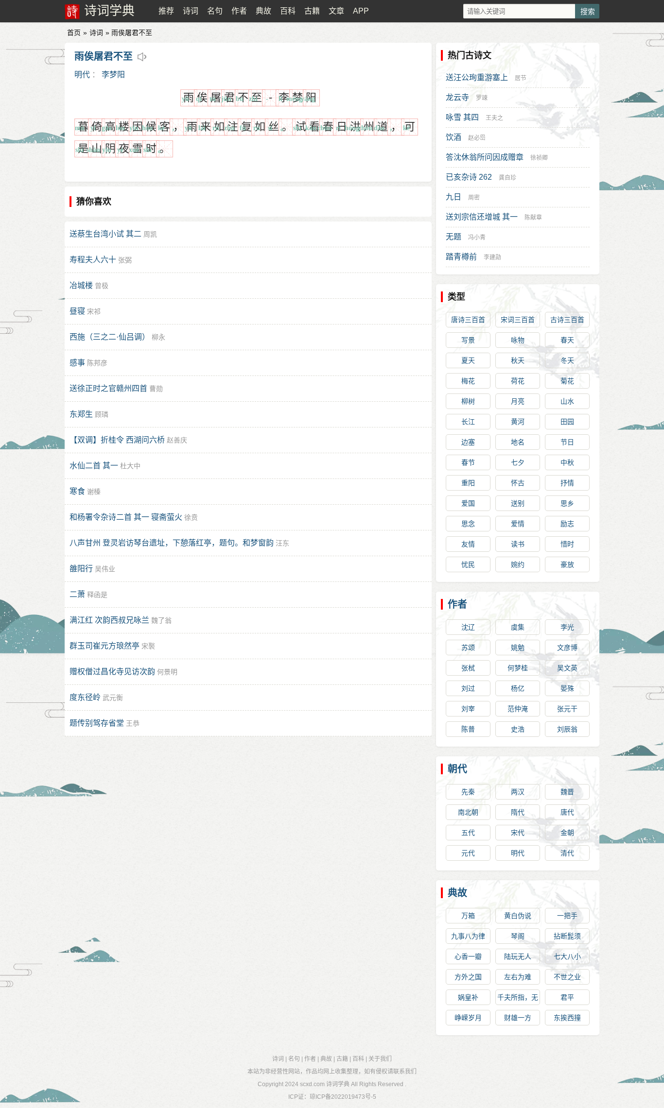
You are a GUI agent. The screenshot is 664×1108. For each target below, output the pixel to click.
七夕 (517, 462)
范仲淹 (517, 709)
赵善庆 (177, 440)
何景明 (167, 672)
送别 (517, 503)
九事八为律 (468, 936)
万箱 (468, 916)
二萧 (77, 594)
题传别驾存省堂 (97, 723)
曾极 (101, 286)
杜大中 (130, 466)
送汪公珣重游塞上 (477, 77)
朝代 (457, 769)
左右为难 (517, 977)
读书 (517, 544)
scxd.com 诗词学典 (324, 1084)
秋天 (517, 360)
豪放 (567, 564)
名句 (215, 11)
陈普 (468, 729)
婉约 (517, 564)
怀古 (517, 483)
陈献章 (533, 217)
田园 (567, 422)
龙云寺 (457, 97)
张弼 (125, 260)
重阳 (468, 483)
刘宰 (468, 709)
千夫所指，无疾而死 (517, 999)
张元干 (567, 709)
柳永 (158, 337)
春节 (468, 462)
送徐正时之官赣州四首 (108, 388)
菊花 (567, 381)
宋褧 (148, 646)
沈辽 (468, 627)
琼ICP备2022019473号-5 (343, 1096)
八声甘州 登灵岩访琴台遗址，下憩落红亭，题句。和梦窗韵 (172, 543)
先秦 (468, 792)
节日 (567, 442)
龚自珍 (507, 177)
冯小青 (477, 237)
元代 (468, 853)
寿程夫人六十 (93, 260)
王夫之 (494, 118)
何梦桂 (517, 668)
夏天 (468, 360)
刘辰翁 (567, 729)
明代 (82, 74)
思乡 (567, 503)
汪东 (282, 543)
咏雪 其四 (462, 117)
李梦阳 (113, 74)
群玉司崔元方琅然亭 (105, 646)
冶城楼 (81, 285)
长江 (468, 422)
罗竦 (482, 98)
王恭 (133, 723)
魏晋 (567, 792)
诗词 (190, 11)
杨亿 (517, 688)
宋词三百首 (518, 320)
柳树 (468, 401)
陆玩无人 (517, 956)
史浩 (517, 729)
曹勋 (156, 388)
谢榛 (94, 491)
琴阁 (517, 936)
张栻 (468, 668)
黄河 (517, 422)
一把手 (567, 916)
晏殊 (567, 688)
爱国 (468, 503)
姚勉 (517, 647)
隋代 (517, 812)
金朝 (567, 832)
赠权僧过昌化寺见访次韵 (112, 671)
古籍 (312, 11)
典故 (263, 11)
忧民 (468, 564)
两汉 (517, 792)
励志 (567, 524)
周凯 (150, 234)
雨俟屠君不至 (103, 56)
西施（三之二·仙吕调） (110, 337)
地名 (517, 442)
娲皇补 (468, 997)
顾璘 (101, 414)
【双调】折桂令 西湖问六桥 (117, 440)
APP (361, 11)
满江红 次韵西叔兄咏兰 (109, 620)
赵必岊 (477, 138)
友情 (468, 544)
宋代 (517, 832)
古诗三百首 (567, 320)
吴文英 (567, 668)
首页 (74, 32)
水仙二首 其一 (94, 465)
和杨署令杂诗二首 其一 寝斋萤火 (126, 517)
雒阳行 (81, 568)
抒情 (567, 483)
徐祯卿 (539, 157)
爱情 (517, 524)
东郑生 (81, 414)
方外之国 (468, 977)
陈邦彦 (97, 363)
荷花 (517, 381)
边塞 (468, 442)
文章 (336, 11)
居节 (520, 78)
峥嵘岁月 (468, 1018)
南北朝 (468, 812)
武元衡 (113, 697)
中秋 (567, 462)
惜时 (567, 544)
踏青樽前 (461, 257)
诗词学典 (109, 10)
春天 (567, 340)
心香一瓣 (468, 956)
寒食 (77, 491)
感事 (77, 362)
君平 (567, 997)
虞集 (517, 627)
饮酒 (453, 137)
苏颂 (468, 647)
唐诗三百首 (468, 320)
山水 (567, 401)
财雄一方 (517, 1018)
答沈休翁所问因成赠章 (485, 157)
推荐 (166, 11)
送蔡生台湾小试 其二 (105, 234)
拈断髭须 (567, 936)
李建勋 (492, 257)
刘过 (468, 688)
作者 (239, 11)
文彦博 (567, 647)
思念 (468, 524)
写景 (468, 340)
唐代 (567, 812)
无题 (453, 237)
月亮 (517, 401)
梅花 (468, 381)
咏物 (517, 340)
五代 (468, 832)
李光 (567, 627)
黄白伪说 (517, 916)
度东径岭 (85, 697)
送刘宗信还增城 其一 (482, 217)
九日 (453, 197)
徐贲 (191, 517)
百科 (288, 11)
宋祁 (94, 311)
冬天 (567, 360)
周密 (474, 197)
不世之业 (567, 977)
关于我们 (380, 1059)
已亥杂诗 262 (469, 177)
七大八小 (567, 956)
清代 (567, 853)
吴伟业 (105, 569)
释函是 (97, 594)
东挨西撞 (567, 1018)
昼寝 (77, 311)
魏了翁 (161, 620)
